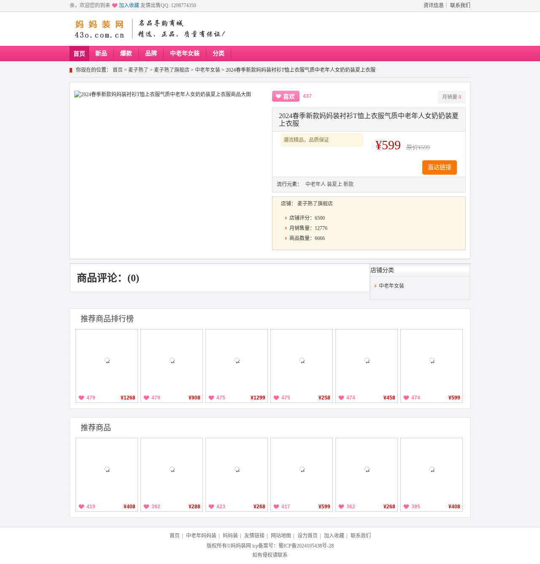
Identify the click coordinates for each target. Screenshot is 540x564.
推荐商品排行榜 (107, 319)
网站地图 (281, 536)
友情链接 (254, 536)
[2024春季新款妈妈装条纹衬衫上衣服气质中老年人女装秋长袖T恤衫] (366, 469)
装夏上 (334, 184)
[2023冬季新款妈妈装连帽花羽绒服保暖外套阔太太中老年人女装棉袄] (236, 360)
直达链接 (439, 167)
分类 (218, 53)
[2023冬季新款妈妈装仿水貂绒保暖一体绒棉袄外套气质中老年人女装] (366, 360)
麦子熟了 (138, 70)
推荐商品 (96, 428)
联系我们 (460, 5)
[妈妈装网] (100, 28)
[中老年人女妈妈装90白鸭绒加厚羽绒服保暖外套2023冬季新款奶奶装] (107, 360)
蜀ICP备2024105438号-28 (306, 546)
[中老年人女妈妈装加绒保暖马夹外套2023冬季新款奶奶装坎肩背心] (301, 360)
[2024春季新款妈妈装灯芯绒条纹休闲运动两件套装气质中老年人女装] (107, 469)
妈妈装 (230, 536)
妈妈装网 (241, 546)
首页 (79, 54)
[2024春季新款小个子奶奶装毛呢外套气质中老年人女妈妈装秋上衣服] (301, 469)
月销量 (451, 97)
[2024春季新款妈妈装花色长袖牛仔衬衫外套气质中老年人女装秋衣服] (171, 469)
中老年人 (315, 184)
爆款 (126, 53)
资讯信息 (434, 5)
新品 (101, 53)
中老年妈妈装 (201, 536)
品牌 (151, 53)
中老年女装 (185, 53)
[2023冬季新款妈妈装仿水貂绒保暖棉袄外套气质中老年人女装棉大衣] (171, 360)
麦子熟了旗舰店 (171, 70)
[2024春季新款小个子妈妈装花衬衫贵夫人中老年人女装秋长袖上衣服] (236, 469)
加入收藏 (129, 5)
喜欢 (289, 97)
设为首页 (307, 536)
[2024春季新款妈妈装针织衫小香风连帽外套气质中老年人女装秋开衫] (431, 469)
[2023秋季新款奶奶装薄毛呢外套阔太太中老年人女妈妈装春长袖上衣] (431, 360)
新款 (348, 184)
